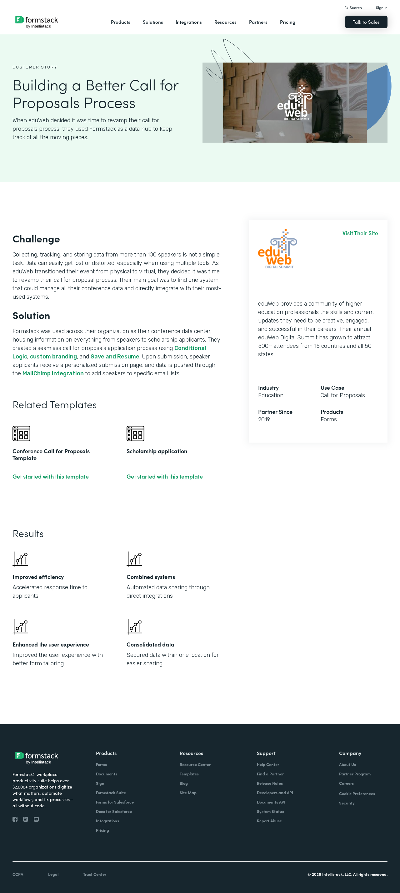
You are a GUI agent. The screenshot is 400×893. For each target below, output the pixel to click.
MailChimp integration (53, 373)
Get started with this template (50, 476)
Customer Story (35, 67)
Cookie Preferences (357, 793)
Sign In (382, 7)
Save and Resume (115, 356)
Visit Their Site (360, 233)
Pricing (287, 21)
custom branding (53, 356)
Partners (258, 21)
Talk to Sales (366, 21)
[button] (120, 22)
